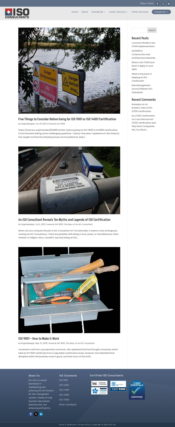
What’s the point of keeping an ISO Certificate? (142, 77)
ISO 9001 (59, 224)
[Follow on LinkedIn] (41, 414)
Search (152, 30)
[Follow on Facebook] (31, 414)
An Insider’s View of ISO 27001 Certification (142, 108)
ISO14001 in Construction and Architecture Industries (143, 54)
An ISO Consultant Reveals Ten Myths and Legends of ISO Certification (64, 219)
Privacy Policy (84, 424)
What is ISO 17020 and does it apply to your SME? (143, 66)
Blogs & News (147, 3)
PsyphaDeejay (27, 123)
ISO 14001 (61, 123)
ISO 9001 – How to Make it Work (38, 338)
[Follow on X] (36, 414)
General (52, 123)
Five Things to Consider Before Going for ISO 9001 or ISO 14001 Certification (67, 119)
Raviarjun (136, 104)
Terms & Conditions (67, 424)
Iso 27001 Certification (143, 115)
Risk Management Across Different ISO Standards (142, 89)
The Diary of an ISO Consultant (78, 224)
